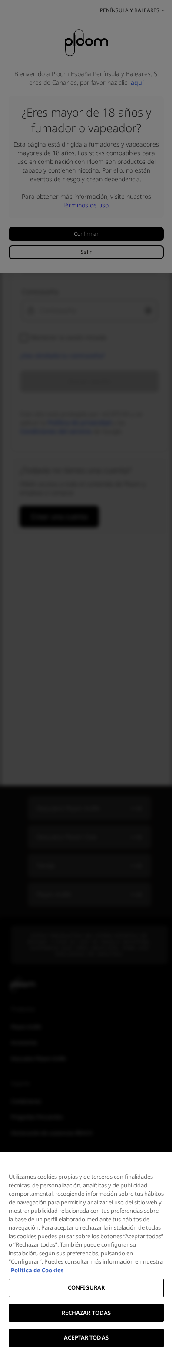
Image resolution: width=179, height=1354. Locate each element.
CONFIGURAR (86, 1287)
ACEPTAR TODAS (86, 1337)
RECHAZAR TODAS (86, 1313)
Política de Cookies (37, 1270)
